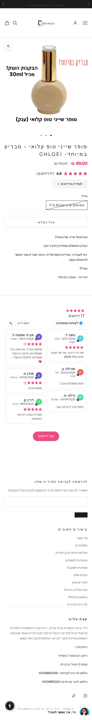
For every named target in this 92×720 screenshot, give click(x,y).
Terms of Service (76, 590)
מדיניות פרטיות (77, 604)
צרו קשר (82, 538)
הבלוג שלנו (80, 575)
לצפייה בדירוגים (71, 184)
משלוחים (81, 545)
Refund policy (78, 597)
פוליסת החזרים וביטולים (72, 553)
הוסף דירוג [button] (23, 323)
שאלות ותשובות (77, 568)
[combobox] (11, 323)
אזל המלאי (46, 222)
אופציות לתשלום (76, 560)
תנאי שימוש (80, 582)
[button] (62, 174)
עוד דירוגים (46, 436)
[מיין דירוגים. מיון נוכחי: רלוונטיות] (11, 323)
